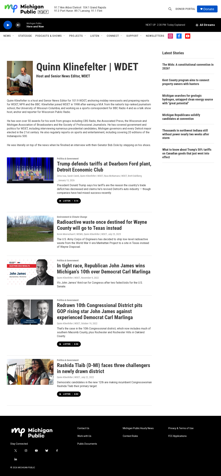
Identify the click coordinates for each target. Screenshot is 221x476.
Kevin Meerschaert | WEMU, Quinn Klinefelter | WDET (82, 234)
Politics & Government (68, 158)
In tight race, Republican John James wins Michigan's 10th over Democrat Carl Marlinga (103, 269)
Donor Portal (185, 9)
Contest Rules (130, 436)
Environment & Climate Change (72, 217)
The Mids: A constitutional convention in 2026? (188, 66)
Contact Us (83, 428)
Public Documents (87, 444)
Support (132, 35)
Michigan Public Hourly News (138, 428)
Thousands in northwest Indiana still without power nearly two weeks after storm (185, 134)
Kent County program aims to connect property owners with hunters (185, 82)
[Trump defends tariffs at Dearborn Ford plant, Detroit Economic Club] (30, 170)
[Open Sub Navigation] (13, 35)
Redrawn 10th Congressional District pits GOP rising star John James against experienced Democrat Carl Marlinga (99, 311)
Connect (113, 35)
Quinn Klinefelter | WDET (68, 277)
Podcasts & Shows (48, 35)
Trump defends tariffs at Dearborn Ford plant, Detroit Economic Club (104, 167)
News (7, 35)
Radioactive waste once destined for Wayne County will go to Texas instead (102, 225)
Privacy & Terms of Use (181, 428)
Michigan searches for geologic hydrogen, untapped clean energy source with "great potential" (187, 99)
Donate (208, 9)
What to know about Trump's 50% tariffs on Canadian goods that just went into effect (186, 153)
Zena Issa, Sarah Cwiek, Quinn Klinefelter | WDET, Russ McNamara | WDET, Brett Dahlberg (99, 175)
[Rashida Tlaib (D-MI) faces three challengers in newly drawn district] (30, 372)
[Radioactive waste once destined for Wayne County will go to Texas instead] (30, 229)
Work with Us (84, 436)
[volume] (18, 25)
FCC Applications (177, 436)
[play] (8, 25)
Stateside (25, 35)
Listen (94, 35)
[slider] (23, 25)
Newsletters (155, 35)
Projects (76, 35)
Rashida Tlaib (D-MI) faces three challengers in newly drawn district (103, 368)
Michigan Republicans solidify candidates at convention (181, 117)
